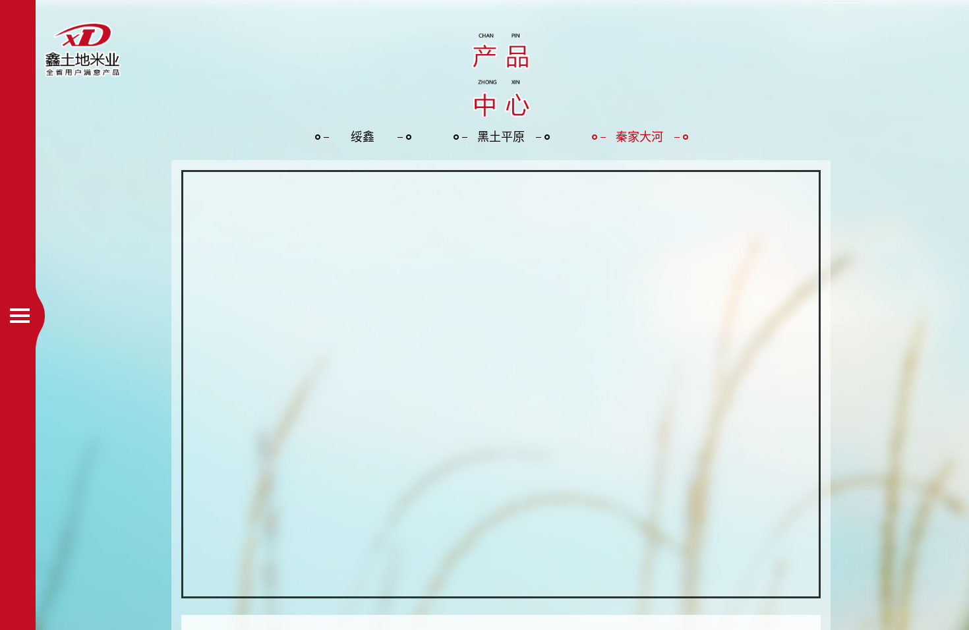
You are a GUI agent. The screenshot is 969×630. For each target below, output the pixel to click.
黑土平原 (501, 137)
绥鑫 (362, 137)
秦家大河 (639, 137)
